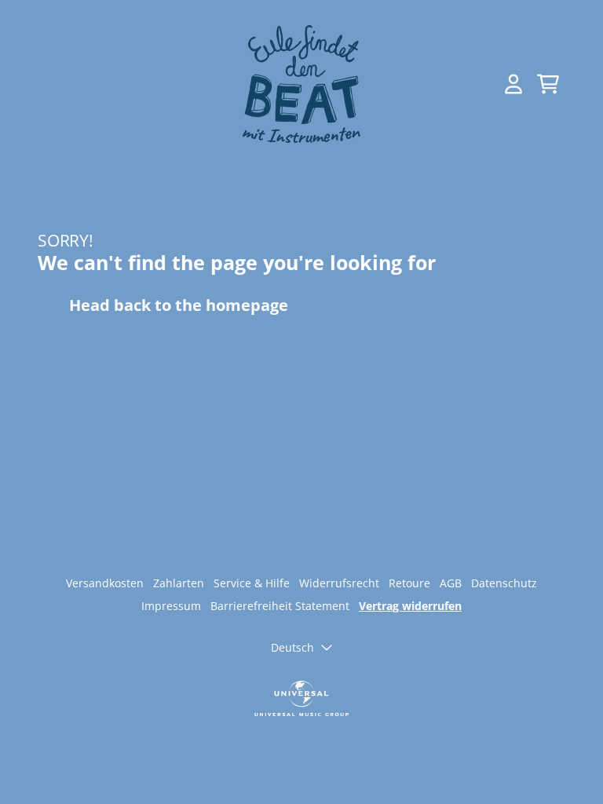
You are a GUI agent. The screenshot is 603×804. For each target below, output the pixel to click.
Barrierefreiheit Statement (279, 605)
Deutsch (292, 647)
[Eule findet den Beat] (301, 84)
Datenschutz (504, 583)
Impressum (171, 605)
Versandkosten (105, 583)
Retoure (409, 583)
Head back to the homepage (178, 305)
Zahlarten (178, 583)
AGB (451, 583)
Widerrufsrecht (339, 583)
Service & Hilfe (252, 583)
